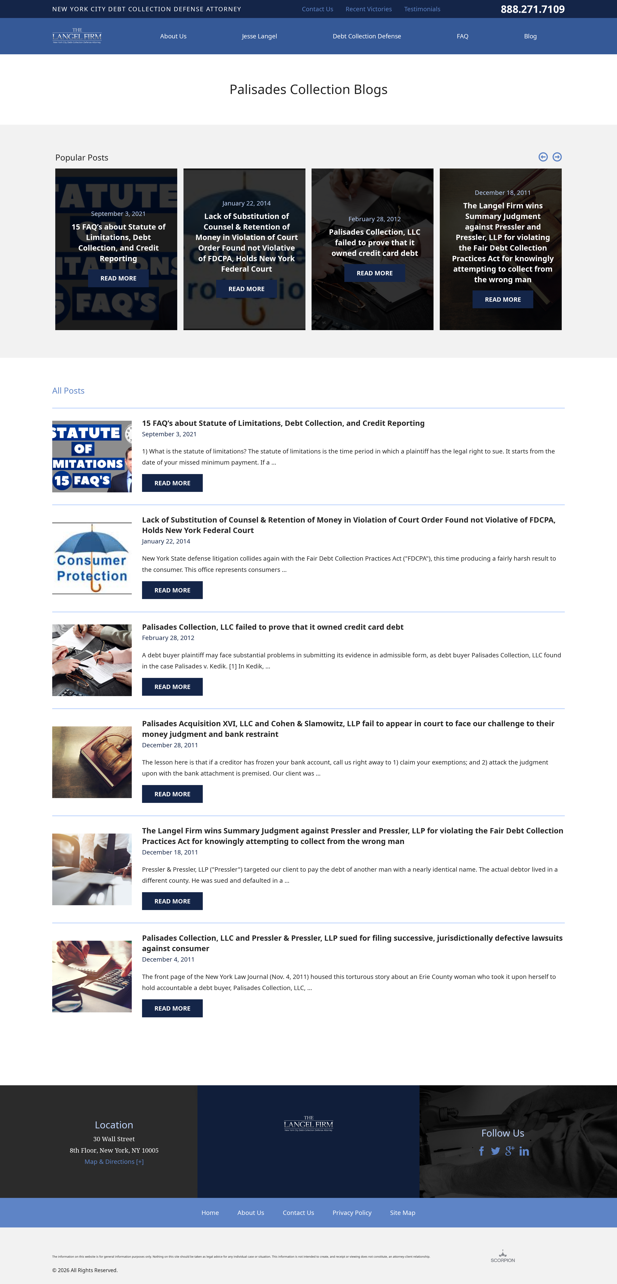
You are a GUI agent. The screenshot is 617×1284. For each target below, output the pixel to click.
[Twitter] (495, 1151)
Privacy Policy (352, 1212)
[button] (543, 157)
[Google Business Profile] (510, 1151)
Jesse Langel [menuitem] (259, 36)
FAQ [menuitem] (462, 36)
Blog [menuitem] (530, 36)
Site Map (403, 1212)
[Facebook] (481, 1151)
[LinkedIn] (524, 1151)
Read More (172, 483)
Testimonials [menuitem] (422, 9)
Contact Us (298, 1212)
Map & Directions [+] (114, 1161)
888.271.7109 (533, 9)
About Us (250, 1212)
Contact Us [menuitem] (317, 9)
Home (210, 1212)
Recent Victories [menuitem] (369, 9)
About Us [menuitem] (173, 36)
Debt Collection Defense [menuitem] (367, 36)
